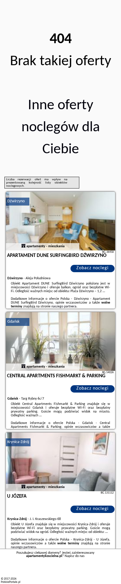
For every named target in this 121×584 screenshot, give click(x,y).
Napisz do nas (75, 556)
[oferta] (23, 246)
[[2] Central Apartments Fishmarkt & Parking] (60, 341)
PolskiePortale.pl (10, 582)
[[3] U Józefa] (60, 461)
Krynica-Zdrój (18, 442)
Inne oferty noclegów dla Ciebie (60, 127)
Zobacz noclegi (92, 268)
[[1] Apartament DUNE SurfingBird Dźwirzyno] (60, 221)
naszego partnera (63, 306)
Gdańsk (13, 321)
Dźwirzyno (16, 201)
